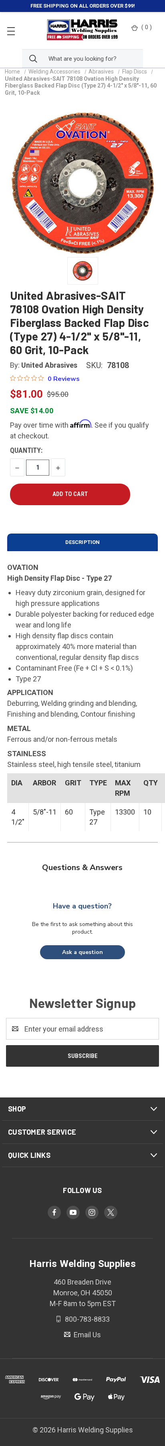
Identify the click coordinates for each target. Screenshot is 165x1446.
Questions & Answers (82, 867)
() (146, 27)
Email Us (86, 1334)
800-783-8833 (86, 1319)
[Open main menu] (11, 30)
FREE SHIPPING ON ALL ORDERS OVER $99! (82, 6)
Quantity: (26, 450)
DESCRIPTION (82, 542)
